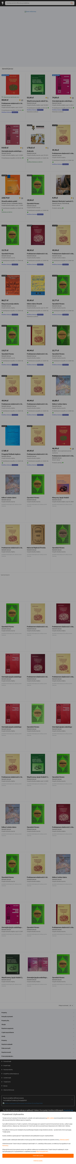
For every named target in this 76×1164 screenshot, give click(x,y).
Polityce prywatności (42, 1151)
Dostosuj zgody (64, 1139)
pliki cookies (50, 1118)
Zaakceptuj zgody (38, 1155)
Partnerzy (5, 1145)
